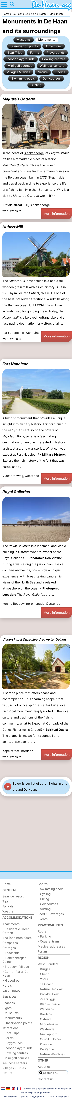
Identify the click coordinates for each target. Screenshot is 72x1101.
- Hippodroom (12, 980)
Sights (7, 1008)
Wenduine (36, 281)
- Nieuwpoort (47, 1034)
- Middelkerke (48, 1024)
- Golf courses (48, 904)
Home (6, 884)
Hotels (7, 985)
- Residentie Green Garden (16, 931)
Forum (42, 951)
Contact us (46, 1079)
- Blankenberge (49, 1004)
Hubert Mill (12, 226)
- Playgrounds (12, 1043)
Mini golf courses (20, 66)
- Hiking (43, 899)
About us (44, 1067)
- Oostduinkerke (49, 1039)
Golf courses (52, 78)
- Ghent (43, 974)
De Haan (30, 789)
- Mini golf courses (15, 1058)
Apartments (11, 924)
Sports (60, 72)
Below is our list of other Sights (35, 783)
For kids (8, 906)
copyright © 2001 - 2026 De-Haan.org (48, 1096)
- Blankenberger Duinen (14, 960)
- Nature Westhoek (51, 1054)
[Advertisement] (36, 350)
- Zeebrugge (47, 999)
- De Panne (46, 1049)
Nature (43, 72)
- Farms (8, 1038)
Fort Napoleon (15, 363)
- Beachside (11, 953)
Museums (24, 39)
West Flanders (48, 964)
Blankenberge (34, 153)
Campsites (10, 943)
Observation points (24, 46)
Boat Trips (14, 52)
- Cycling (44, 894)
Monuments (46, 39)
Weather (8, 911)
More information (56, 214)
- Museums (10, 1013)
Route (42, 931)
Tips (5, 901)
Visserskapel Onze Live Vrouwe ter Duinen (34, 639)
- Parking (44, 936)
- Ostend (44, 1019)
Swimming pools (23, 78)
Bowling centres (53, 59)
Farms (34, 52)
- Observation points (17, 1023)
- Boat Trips (10, 1033)
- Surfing (44, 909)
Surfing (36, 85)
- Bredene (45, 1014)
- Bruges (44, 969)
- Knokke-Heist (49, 994)
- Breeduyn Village (15, 967)
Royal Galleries (16, 491)
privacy (24, 1096)
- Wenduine (46, 1009)
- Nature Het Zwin (51, 989)
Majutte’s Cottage (18, 99)
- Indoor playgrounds (17, 1048)
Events (43, 919)
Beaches (8, 1003)
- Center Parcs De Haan (15, 973)
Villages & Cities (18, 72)
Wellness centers (52, 66)
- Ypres (43, 979)
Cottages (9, 948)
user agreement (10, 1096)
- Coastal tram (48, 941)
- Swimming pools (50, 889)
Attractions (54, 46)
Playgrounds (56, 52)
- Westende (46, 1029)
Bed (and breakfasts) (17, 938)
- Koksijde (45, 1044)
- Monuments (12, 1018)
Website (16, 211)
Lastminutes (11, 990)
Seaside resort (13, 896)
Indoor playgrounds (20, 59)
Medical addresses (51, 946)
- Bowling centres (15, 1053)
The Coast (45, 984)
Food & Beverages (51, 914)
